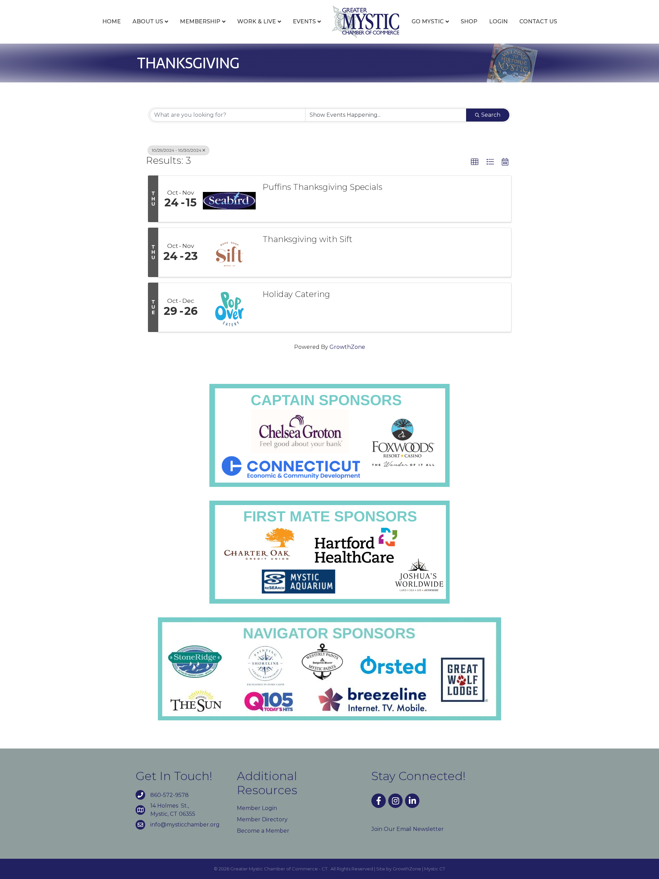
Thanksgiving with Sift (307, 239)
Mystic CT (434, 868)
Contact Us (538, 21)
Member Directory (262, 819)
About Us (147, 21)
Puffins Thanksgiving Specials (322, 187)
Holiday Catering (296, 294)
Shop (469, 21)
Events (304, 21)
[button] (475, 162)
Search (490, 115)
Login (498, 21)
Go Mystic (428, 21)
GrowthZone (347, 347)
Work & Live (256, 21)
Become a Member (263, 830)
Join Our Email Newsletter (407, 829)
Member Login (257, 808)
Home (111, 21)
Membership (200, 21)
